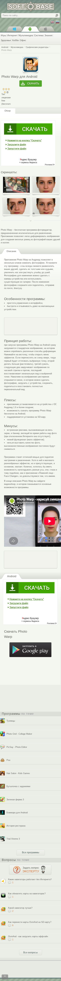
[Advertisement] (31, 326)
